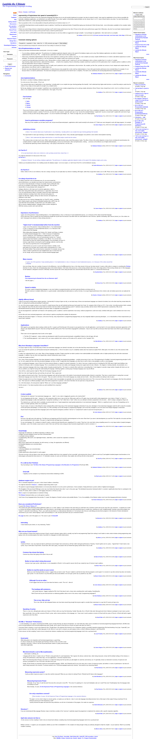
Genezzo (34, 484)
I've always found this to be (27, 178)
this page (21, 515)
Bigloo (28, 103)
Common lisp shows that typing (33, 552)
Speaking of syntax (29, 609)
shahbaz (80, 35)
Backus (27, 276)
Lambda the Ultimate (14, 4)
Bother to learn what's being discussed (38, 561)
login (116, 73)
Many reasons (27, 259)
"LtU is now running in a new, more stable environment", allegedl (141, 130)
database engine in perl (26, 480)
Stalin (28, 101)
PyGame (23, 495)
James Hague (98, 124)
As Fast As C (23, 150)
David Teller (100, 617)
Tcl (83, 738)
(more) (96, 736)
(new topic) (13, 32)
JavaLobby (66, 736)
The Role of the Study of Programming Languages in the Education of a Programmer (56, 464)
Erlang (63, 738)
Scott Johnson (98, 412)
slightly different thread (26, 299)
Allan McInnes (98, 341)
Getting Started (12, 21)
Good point (24, 638)
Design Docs (13, 40)
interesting (24, 522)
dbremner (99, 518)
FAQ (15, 19)
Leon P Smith (99, 633)
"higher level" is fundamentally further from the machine (41, 225)
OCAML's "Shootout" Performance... (31, 621)
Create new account (10, 66)
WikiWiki (59, 738)
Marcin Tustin (98, 556)
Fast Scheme (27, 96)
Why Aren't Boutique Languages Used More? (33, 345)
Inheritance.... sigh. (140, 117)
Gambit (28, 105)
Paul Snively (99, 116)
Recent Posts (12, 30)
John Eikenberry (98, 676)
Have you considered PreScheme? (30, 504)
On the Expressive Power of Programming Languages (54, 686)
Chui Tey (100, 458)
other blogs (122, 35)
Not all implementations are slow (29, 48)
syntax (23, 542)
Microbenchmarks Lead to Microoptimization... (38, 652)
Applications (25, 325)
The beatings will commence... (41, 589)
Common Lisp (68, 738)
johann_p (99, 537)
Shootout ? (24, 709)
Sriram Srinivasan (97, 499)
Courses (14, 36)
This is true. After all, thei (42, 600)
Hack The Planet (59, 736)
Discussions (13, 24)
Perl (22, 416)
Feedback (13, 17)
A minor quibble (26, 394)
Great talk (26, 471)
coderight (99, 426)
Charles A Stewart (97, 295)
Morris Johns (99, 728)
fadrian (100, 389)
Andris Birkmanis (97, 165)
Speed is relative (30, 287)
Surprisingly (23, 431)
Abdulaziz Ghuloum (97, 73)
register (121, 73)
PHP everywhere (89, 736)
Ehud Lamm (99, 476)
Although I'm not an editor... (38, 580)
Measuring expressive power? (35, 672)
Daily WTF (82, 736)
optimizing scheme (29, 129)
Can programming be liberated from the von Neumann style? (41, 278)
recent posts (8, 75)
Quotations (13, 43)
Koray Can (99, 283)
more (147, 54)
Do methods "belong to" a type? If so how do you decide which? (141, 100)
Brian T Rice (99, 565)
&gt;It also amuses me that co (30, 718)
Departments (13, 34)
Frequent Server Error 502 (142, 44)
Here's (20, 492)
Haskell (75, 738)
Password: (10, 59)
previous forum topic (104, 35)
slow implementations (28, 78)
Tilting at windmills (140, 84)
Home (14, 15)
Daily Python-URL (74, 736)
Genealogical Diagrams (10, 45)
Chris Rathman (98, 595)
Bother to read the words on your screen (40, 570)
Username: (10, 54)
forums (25, 12)
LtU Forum (32, 12)
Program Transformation (90, 738)
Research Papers (11, 38)
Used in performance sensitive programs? (39, 120)
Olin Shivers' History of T (30, 506)
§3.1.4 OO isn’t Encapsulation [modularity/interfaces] (141, 112)
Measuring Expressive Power (36, 681)
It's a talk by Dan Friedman (29, 463)
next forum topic (114, 35)
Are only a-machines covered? (39, 693)
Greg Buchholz (98, 272)
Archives (14, 47)
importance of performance (30, 213)
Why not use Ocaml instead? (28, 531)
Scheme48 (55, 515)
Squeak (79, 738)
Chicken (28, 107)
